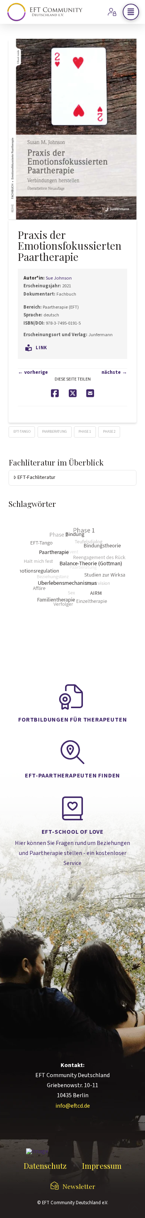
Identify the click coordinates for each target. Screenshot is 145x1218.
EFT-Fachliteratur (36, 477)
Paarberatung (54, 431)
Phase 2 (109, 431)
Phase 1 (84, 431)
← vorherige (33, 372)
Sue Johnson (59, 278)
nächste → (114, 372)
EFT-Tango (21, 431)
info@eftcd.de (72, 1106)
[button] (131, 12)
